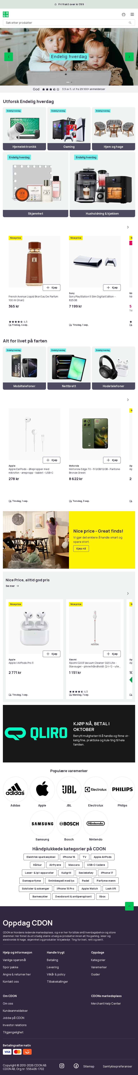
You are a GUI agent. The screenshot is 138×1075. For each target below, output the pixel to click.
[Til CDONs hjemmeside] (6, 14)
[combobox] (69, 22)
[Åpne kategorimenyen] (132, 14)
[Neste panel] (128, 227)
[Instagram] (62, 1066)
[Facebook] (76, 1066)
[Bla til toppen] (129, 906)
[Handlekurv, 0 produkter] (123, 14)
